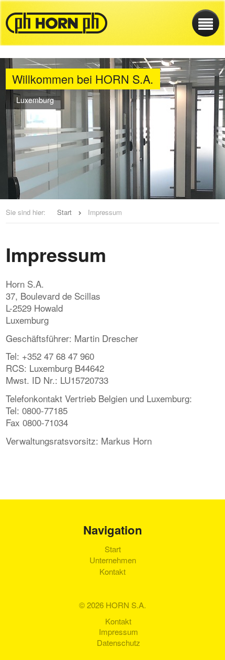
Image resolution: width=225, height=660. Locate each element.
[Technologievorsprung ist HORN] (56, 23)
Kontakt (112, 571)
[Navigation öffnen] (205, 23)
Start (64, 212)
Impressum (118, 632)
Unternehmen (112, 560)
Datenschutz (118, 643)
